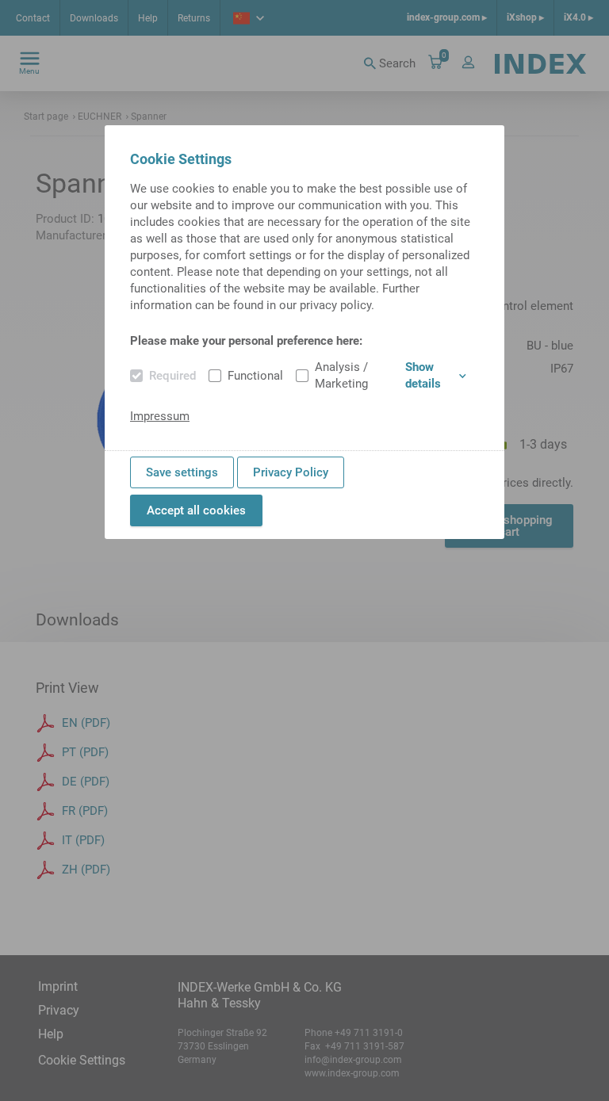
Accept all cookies (196, 510)
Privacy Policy (290, 472)
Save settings (182, 472)
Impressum (160, 416)
